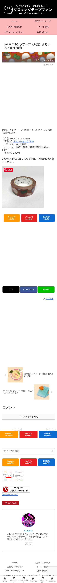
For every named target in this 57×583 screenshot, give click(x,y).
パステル (28, 530)
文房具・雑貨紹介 (15, 567)
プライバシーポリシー (14, 571)
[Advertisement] (28, 96)
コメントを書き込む (28, 416)
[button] (52, 451)
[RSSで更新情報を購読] (30, 544)
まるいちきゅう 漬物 (23, 141)
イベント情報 (42, 567)
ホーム (15, 563)
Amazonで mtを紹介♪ (11, 218)
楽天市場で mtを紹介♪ (46, 218)
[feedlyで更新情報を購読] (26, 544)
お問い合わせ (42, 571)
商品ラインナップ (42, 563)
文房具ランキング (10, 495)
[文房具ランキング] (16, 489)
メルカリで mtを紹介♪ (29, 218)
